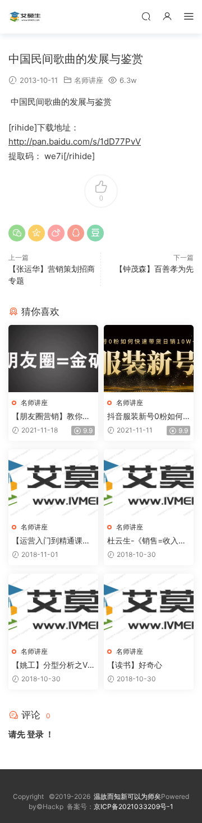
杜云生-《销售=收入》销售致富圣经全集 (146, 541)
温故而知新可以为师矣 (127, 796)
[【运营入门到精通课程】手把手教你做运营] (53, 483)
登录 (35, 734)
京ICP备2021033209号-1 (133, 806)
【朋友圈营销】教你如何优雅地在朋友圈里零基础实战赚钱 (51, 416)
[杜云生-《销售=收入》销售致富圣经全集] (149, 483)
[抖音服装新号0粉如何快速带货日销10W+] (149, 358)
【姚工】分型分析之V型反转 (50, 665)
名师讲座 (88, 80)
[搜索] (146, 16)
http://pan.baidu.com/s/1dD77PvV (74, 141)
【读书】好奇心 (134, 664)
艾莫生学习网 (25, 17)
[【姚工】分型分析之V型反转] (53, 607)
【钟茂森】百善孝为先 (154, 268)
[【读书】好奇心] (149, 607)
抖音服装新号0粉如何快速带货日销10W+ (145, 416)
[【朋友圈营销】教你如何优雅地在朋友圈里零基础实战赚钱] (53, 358)
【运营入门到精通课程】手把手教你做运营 (51, 541)
